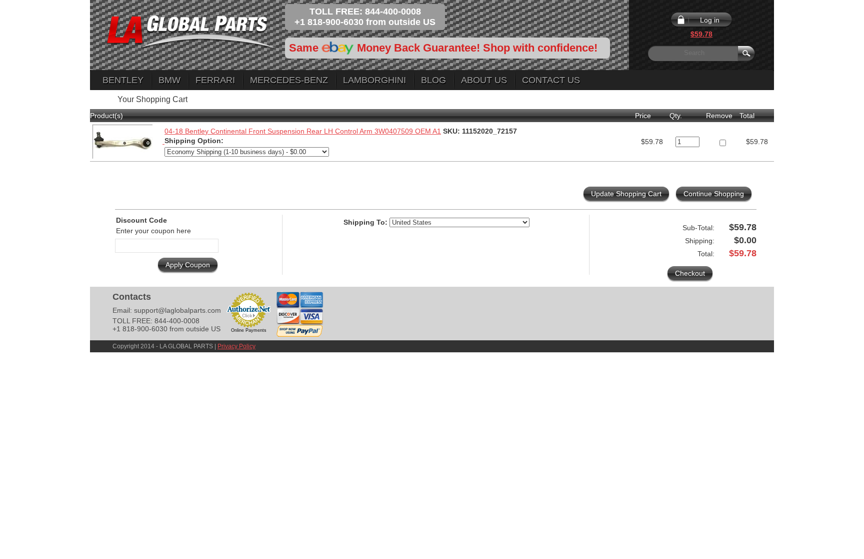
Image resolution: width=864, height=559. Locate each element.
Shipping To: (366, 222)
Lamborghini (374, 80)
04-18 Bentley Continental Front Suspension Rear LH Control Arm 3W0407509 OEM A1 (302, 131)
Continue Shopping (714, 194)
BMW (169, 80)
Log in (710, 20)
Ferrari (215, 80)
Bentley (123, 80)
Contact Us (551, 80)
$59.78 (701, 34)
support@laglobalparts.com (177, 310)
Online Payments (248, 330)
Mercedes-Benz (289, 80)
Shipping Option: (194, 141)
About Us (484, 80)
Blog (433, 80)
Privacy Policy (237, 346)
